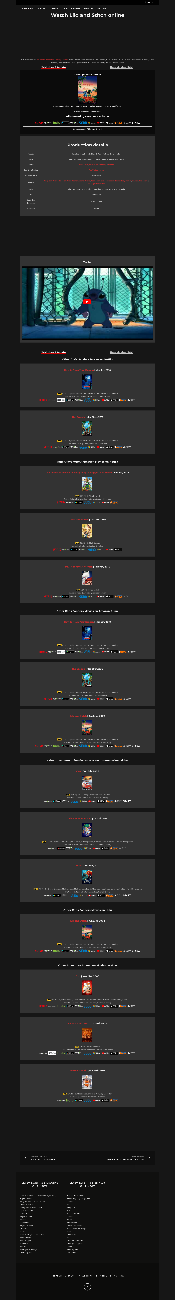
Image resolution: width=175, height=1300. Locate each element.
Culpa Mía (23, 1228)
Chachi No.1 (71, 1252)
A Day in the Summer (43, 1159)
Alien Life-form (59, 181)
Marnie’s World (78, 1070)
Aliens (87, 181)
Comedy (58, 60)
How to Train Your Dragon (79, 370)
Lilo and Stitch (78, 716)
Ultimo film (24, 1243)
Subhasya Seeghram (74, 1243)
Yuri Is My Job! (72, 1249)
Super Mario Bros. (27, 1210)
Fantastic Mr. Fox (78, 1023)
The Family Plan (26, 1252)
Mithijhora (71, 1207)
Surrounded (24, 1222)
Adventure (41, 60)
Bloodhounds (72, 1222)
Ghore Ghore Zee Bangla (76, 1228)
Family (65, 60)
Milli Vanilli (23, 1213)
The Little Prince (78, 519)
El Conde (23, 1219)
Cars (78, 771)
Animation (50, 60)
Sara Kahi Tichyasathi (75, 1240)
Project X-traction (26, 1225)
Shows (102, 8)
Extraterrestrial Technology (113, 181)
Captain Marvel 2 (26, 1204)
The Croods (78, 417)
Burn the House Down (75, 1195)
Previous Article (39, 1156)
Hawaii (135, 181)
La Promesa (71, 1234)
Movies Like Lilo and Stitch (121, 67)
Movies (89, 8)
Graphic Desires (26, 1198)
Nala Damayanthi (73, 1213)
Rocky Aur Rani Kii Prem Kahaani (32, 1201)
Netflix (43, 8)
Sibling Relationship (96, 184)
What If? (23, 1246)
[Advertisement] (87, 38)
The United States (96, 170)
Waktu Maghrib (25, 1240)
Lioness (70, 1201)
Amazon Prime (71, 8)
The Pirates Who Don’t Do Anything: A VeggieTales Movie (78, 472)
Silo (68, 1204)
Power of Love (25, 1237)
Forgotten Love (26, 1216)
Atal (68, 1210)
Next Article (138, 1156)
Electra (69, 1219)
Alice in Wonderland (79, 818)
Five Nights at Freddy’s (28, 1249)
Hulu (55, 8)
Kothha (69, 1231)
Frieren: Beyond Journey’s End (78, 1198)
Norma (22, 1231)
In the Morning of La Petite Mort (32, 1234)
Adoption (48, 181)
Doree (69, 1246)
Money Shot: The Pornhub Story (32, 1207)
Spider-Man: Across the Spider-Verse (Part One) (38, 1195)
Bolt (78, 976)
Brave (78, 865)
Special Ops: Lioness (74, 1225)
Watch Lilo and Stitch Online (54, 67)
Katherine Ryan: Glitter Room (125, 1159)
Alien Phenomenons (75, 181)
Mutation (143, 181)
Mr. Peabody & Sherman (79, 566)
